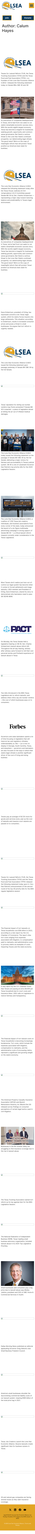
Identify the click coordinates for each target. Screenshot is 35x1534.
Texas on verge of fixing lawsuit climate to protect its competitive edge (16, 212)
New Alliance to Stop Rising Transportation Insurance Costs (17, 1119)
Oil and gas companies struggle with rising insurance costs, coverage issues (16, 1460)
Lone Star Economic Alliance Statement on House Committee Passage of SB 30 (17, 158)
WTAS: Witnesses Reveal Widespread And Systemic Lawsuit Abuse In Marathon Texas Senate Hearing (17, 608)
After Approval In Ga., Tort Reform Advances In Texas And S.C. (17, 710)
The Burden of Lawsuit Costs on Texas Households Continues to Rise (14, 1005)
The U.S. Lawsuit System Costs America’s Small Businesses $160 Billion (13, 1362)
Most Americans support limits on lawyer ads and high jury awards (15, 1064)
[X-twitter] (10, 1509)
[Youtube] (24, 1509)
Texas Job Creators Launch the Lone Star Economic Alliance (16, 1408)
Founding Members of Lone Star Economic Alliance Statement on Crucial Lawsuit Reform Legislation (17, 43)
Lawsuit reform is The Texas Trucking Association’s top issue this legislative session (17, 1163)
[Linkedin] (15, 1509)
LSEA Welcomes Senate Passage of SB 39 (17, 336)
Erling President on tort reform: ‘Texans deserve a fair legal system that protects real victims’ (16, 281)
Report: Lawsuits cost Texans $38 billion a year (17, 899)
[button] (31, 5)
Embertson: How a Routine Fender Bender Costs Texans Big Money (16, 547)
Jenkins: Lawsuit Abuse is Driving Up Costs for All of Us (15, 1254)
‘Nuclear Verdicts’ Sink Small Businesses (17, 91)
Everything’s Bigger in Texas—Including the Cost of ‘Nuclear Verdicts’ (17, 665)
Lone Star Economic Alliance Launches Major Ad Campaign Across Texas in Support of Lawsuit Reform (15, 483)
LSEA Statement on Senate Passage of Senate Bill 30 (15, 422)
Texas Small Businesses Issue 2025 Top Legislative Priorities (16, 1214)
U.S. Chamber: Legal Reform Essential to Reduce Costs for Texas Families (16, 956)
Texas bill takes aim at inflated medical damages (17, 377)
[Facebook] (20, 1509)
